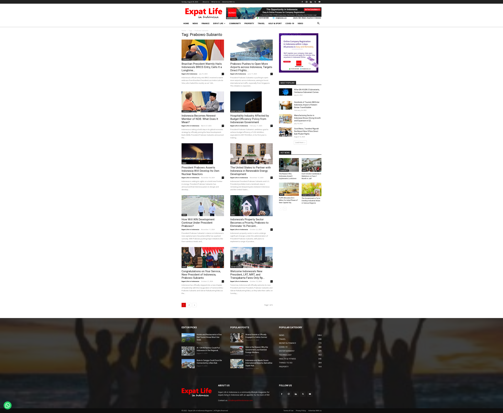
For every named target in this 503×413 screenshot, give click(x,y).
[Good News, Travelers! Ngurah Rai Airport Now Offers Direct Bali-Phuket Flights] (285, 131)
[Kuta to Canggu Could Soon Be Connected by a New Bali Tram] (188, 363)
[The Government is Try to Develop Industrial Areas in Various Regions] (312, 189)
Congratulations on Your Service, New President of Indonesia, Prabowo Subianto (201, 274)
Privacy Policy (301, 410)
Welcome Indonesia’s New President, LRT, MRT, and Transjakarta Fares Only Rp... (247, 274)
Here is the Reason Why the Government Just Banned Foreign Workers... (256, 349)
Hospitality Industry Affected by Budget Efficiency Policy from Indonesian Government (249, 119)
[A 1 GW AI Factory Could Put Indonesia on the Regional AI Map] (188, 351)
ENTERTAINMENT (236, 267)
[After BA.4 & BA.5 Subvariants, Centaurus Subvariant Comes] (285, 92)
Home (184, 30)
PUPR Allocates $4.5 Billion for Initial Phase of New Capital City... (288, 200)
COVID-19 (289, 23)
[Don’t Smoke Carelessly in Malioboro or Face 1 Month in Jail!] (312, 165)
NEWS (195, 23)
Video (300, 23)
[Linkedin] (311, 2)
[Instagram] (306, 2)
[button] (318, 23)
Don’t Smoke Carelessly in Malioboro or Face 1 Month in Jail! (311, 176)
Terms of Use (288, 410)
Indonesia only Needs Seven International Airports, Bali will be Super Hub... (258, 363)
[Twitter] (315, 2)
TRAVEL (261, 23)
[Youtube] (319, 2)
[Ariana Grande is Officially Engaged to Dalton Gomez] (236, 337)
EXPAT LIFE (218, 23)
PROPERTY (249, 23)
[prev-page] (280, 208)
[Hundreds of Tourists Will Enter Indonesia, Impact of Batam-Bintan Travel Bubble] (285, 105)
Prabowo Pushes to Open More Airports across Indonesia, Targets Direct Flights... (251, 67)
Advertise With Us (228, 2)
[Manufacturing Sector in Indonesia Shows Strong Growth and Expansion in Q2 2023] (285, 118)
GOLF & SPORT (275, 23)
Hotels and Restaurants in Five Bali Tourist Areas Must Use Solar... (209, 337)
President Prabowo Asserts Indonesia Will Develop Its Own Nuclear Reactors (200, 171)
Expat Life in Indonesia (190, 126)
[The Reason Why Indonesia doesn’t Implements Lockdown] (289, 165)
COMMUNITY (235, 23)
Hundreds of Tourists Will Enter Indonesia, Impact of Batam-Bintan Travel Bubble (306, 104)
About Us (206, 2)
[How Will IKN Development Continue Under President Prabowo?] (203, 205)
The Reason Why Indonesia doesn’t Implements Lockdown (287, 176)
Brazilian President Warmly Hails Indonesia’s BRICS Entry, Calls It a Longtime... (202, 67)
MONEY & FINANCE (237, 111)
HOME (186, 23)
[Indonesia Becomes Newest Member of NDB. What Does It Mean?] (203, 101)
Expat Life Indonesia (189, 74)
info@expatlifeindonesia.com (240, 400)
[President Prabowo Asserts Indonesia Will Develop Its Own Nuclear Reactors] (203, 153)
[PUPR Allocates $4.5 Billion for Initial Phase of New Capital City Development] (289, 189)
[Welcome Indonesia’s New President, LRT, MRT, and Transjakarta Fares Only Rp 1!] (251, 257)
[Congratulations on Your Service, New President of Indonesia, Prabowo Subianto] (203, 257)
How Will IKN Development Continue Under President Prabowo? (198, 223)
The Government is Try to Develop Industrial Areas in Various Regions (311, 200)
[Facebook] (302, 2)
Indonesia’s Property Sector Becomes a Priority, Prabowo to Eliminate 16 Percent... (249, 223)
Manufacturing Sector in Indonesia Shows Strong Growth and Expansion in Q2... (307, 118)
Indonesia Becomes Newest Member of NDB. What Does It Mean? (200, 119)
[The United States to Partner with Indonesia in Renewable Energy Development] (251, 153)
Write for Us (215, 2)
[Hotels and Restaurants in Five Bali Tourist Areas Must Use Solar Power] (188, 337)
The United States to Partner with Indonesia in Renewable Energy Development (250, 171)
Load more (299, 142)
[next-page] (194, 305)
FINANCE (205, 23)
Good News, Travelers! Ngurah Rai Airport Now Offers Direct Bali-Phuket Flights (306, 131)
